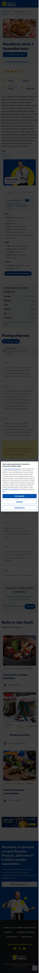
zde (3, 491)
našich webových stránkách (11, 469)
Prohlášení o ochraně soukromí (10, 489)
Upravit (19, 502)
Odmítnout (19, 508)
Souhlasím (19, 496)
